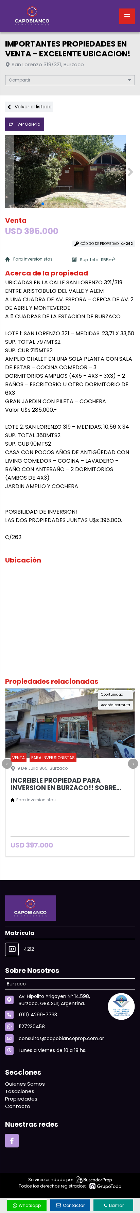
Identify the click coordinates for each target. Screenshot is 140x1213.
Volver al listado (32, 106)
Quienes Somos (25, 1083)
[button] (130, 172)
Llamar (116, 1205)
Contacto (17, 1106)
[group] (70, 172)
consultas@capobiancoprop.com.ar (61, 1038)
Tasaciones (19, 1091)
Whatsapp (30, 1205)
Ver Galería (28, 124)
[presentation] (7, 764)
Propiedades (21, 1098)
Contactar (74, 1205)
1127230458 (32, 1026)
